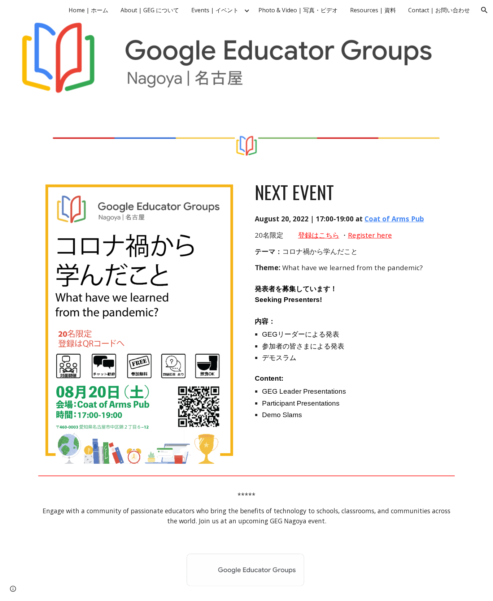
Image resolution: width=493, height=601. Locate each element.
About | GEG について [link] (150, 10)
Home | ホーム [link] (88, 10)
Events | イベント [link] (215, 10)
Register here (370, 234)
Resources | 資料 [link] (373, 10)
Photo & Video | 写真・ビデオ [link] (298, 10)
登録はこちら (318, 234)
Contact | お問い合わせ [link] (439, 10)
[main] (353, 192)
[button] (484, 10)
